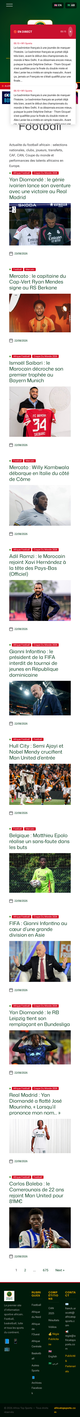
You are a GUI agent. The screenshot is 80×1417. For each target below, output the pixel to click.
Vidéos (52, 1327)
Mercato (30, 269)
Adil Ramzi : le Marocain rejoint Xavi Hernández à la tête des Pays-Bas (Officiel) (37, 565)
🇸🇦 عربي (53, 1363)
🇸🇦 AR (71, 5)
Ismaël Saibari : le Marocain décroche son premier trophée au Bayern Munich (36, 371)
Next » (60, 1270)
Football (17, 269)
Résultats (53, 1320)
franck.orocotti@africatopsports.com (70, 1317)
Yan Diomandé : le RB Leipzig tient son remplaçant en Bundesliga (39, 1018)
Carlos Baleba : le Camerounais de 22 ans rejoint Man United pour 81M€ (36, 1192)
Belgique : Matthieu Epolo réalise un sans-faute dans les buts (39, 841)
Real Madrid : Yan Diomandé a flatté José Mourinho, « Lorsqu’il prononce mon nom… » (35, 1103)
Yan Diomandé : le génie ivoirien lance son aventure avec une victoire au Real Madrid (40, 188)
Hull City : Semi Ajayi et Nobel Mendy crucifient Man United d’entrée (36, 751)
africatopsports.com (64, 1410)
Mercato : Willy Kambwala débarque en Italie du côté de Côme (39, 473)
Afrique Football (21, 173)
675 (45, 1270)
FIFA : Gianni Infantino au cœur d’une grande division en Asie (38, 929)
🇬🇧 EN (58, 5)
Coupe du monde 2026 (45, 173)
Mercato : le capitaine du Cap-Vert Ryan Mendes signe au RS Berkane (37, 281)
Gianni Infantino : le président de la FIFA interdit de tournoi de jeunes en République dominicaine (33, 663)
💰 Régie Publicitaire (53, 1339)
